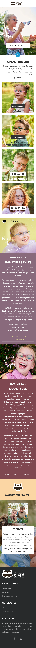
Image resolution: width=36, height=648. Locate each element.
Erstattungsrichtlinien (9, 596)
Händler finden (7, 611)
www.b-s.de (14, 632)
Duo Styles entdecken (18, 474)
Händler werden (8, 608)
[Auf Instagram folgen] (21, 638)
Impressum (6, 592)
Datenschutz (6, 588)
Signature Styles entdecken (18, 337)
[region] (18, 31)
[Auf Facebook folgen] (14, 638)
